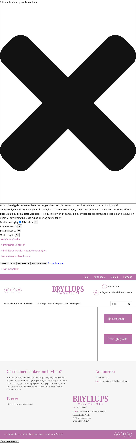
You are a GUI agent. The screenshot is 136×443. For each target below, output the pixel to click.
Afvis (13, 263)
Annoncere (100, 277)
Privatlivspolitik (10, 268)
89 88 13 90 (114, 286)
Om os (114, 277)
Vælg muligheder (10, 239)
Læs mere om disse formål (16, 256)
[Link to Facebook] (12, 290)
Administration (31, 434)
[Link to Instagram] (19, 290)
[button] (68, 103)
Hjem (85, 277)
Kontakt (127, 277)
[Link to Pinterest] (6, 290)
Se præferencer (23, 263)
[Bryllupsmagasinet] (68, 290)
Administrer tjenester (13, 244)
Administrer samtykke (9, 441)
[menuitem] (85, 277)
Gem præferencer (39, 263)
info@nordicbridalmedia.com (115, 292)
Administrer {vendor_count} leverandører (23, 250)
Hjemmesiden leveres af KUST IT (50, 434)
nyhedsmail (28, 404)
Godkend (4, 263)
